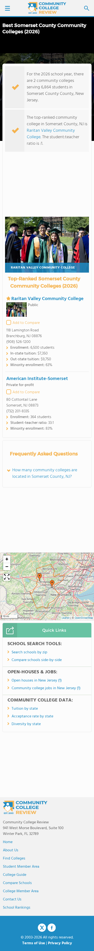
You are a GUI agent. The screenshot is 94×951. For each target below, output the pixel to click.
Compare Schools (17, 883)
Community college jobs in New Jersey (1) (46, 688)
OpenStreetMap (84, 618)
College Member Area (21, 891)
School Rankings (16, 908)
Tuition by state (25, 709)
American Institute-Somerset (37, 378)
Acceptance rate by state (32, 716)
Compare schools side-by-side (37, 660)
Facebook (51, 927)
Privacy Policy (60, 943)
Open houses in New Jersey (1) (37, 680)
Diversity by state (26, 724)
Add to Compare (26, 323)
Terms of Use (33, 943)
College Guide (14, 875)
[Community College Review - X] (42, 928)
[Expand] (6, 577)
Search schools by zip (29, 652)
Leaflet (66, 618)
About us (10, 850)
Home (8, 842)
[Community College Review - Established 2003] (47, 8)
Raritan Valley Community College (51, 134)
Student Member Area (21, 867)
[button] (52, 584)
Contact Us (12, 899)
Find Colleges (14, 858)
